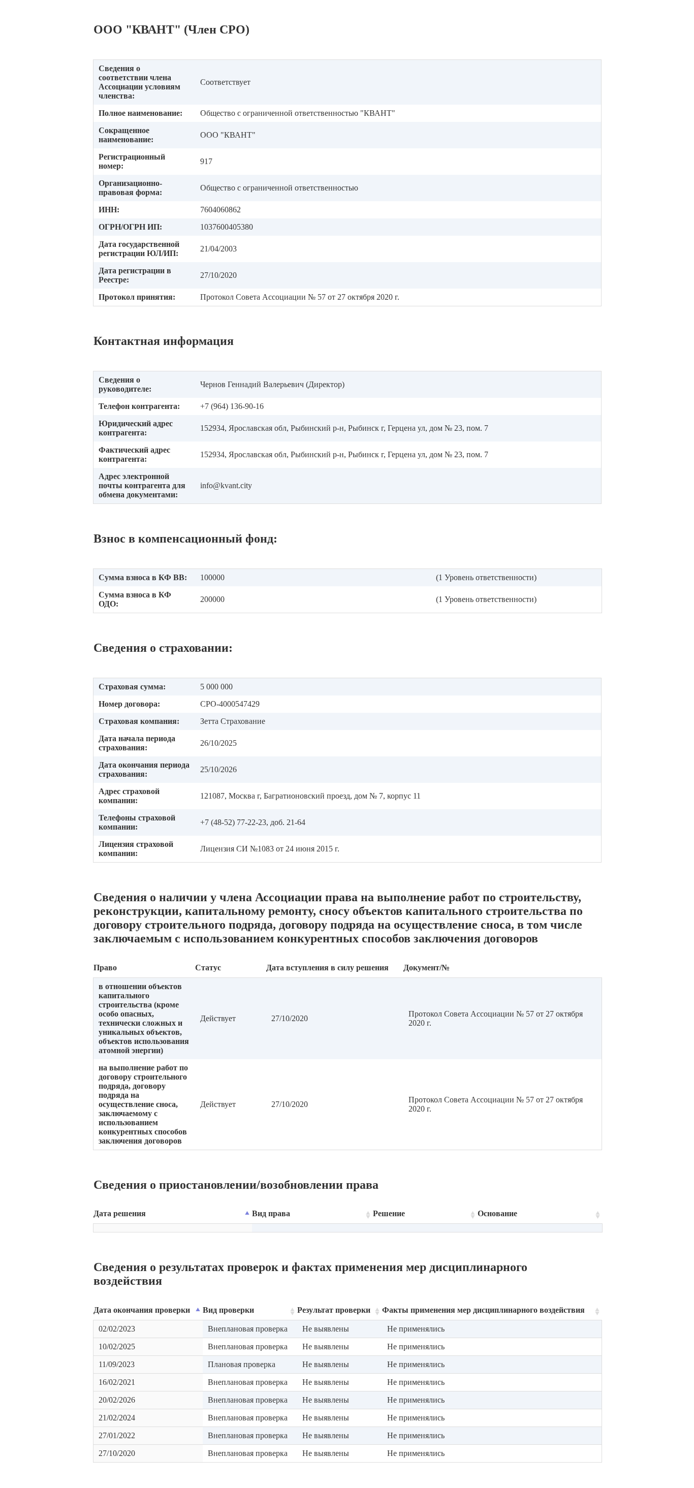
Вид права (271, 1213)
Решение (389, 1213)
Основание (497, 1213)
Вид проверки (228, 1310)
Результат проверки (333, 1310)
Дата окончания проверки (141, 1310)
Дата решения (119, 1213)
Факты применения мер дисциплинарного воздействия (483, 1310)
